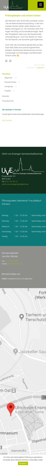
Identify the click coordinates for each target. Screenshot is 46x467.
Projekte (7, 91)
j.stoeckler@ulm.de (15, 264)
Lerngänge (8, 86)
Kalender (5, 96)
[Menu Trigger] (41, 5)
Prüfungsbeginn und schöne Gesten (22, 15)
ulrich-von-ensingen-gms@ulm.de (15, 184)
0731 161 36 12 (11, 181)
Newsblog (6, 74)
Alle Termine (7, 120)
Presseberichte (8, 101)
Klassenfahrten (10, 82)
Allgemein (40, 68)
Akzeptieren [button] (23, 463)
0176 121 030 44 (11, 261)
